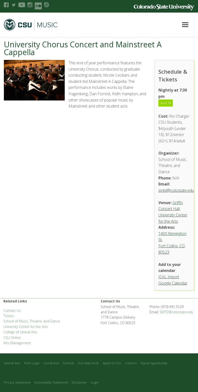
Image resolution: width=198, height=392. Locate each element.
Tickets (8, 316)
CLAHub (68, 363)
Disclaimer (79, 382)
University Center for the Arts (25, 326)
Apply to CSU (112, 363)
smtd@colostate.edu (176, 190)
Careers (131, 363)
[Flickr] (38, 5)
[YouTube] (21, 4)
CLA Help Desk (88, 363)
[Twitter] (13, 4)
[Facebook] (6, 4)
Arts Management (17, 343)
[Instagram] (30, 4)
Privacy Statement (17, 382)
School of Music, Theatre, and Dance (31, 321)
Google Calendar (172, 283)
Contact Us (12, 310)
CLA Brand (51, 363)
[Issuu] (46, 4)
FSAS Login (32, 363)
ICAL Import (168, 276)
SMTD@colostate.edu (176, 312)
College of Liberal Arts (20, 332)
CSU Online (12, 337)
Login (95, 382)
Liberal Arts (12, 363)
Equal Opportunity (154, 363)
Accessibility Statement (51, 382)
